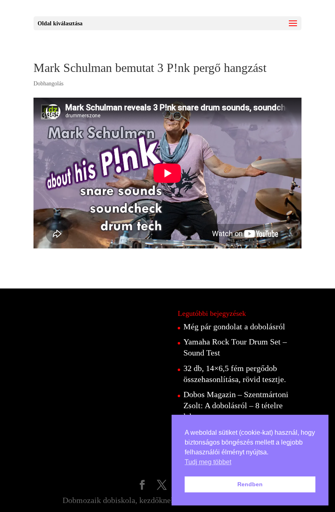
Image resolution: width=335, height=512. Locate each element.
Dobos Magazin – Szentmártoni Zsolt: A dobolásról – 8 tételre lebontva (235, 405)
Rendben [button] (250, 484)
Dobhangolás (48, 83)
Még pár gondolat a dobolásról (234, 326)
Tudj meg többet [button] (208, 461)
